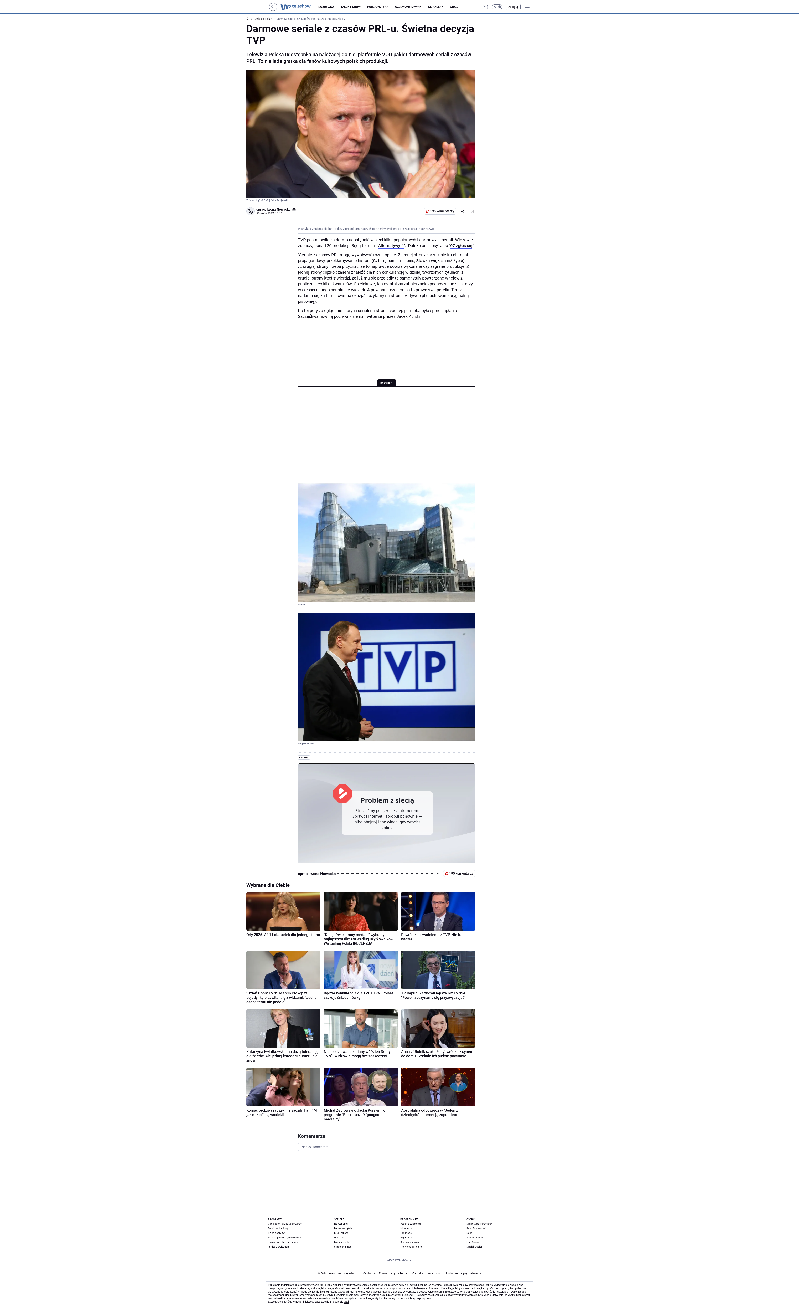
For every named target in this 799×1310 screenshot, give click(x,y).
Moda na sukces (343, 1242)
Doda (469, 1233)
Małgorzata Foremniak (479, 1223)
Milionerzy (406, 1228)
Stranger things (342, 1246)
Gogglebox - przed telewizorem (285, 1223)
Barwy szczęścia (343, 1228)
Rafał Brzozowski (476, 1228)
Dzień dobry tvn (276, 1233)
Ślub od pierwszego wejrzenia (284, 1237)
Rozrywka (326, 7)
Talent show (351, 7)
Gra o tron (339, 1237)
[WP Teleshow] (299, 7)
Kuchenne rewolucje (411, 1242)
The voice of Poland (411, 1246)
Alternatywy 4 (391, 245)
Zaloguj (513, 7)
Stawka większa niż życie (439, 260)
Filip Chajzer (473, 1242)
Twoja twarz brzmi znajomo (283, 1242)
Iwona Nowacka (279, 209)
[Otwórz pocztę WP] (485, 7)
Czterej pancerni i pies (393, 260)
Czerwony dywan (408, 7)
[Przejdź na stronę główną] (273, 10)
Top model (406, 1233)
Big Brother (406, 1237)
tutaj (346, 1301)
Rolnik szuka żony (278, 1228)
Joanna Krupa (474, 1237)
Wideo (454, 7)
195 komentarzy (442, 211)
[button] (497, 6)
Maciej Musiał (474, 1246)
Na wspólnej (341, 1223)
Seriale (434, 7)
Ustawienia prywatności (462, 1273)
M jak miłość (341, 1233)
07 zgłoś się (461, 245)
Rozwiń (385, 382)
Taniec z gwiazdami (279, 1246)
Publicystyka (377, 7)
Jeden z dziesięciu (410, 1223)
